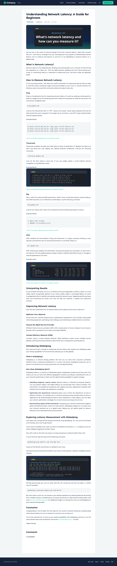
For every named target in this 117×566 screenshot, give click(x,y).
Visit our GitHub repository (39, 500)
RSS (112, 561)
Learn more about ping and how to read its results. (42, 138)
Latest (61, 2)
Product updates (71, 2)
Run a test (91, 561)
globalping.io (108, 2)
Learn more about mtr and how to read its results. (42, 283)
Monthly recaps (92, 2)
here (75, 427)
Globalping (30, 22)
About (96, 561)
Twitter (102, 562)
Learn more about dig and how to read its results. (42, 230)
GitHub (107, 562)
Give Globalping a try (65, 519)
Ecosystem (82, 2)
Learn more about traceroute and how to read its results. (44, 189)
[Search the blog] (99, 2)
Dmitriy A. (39, 22)
